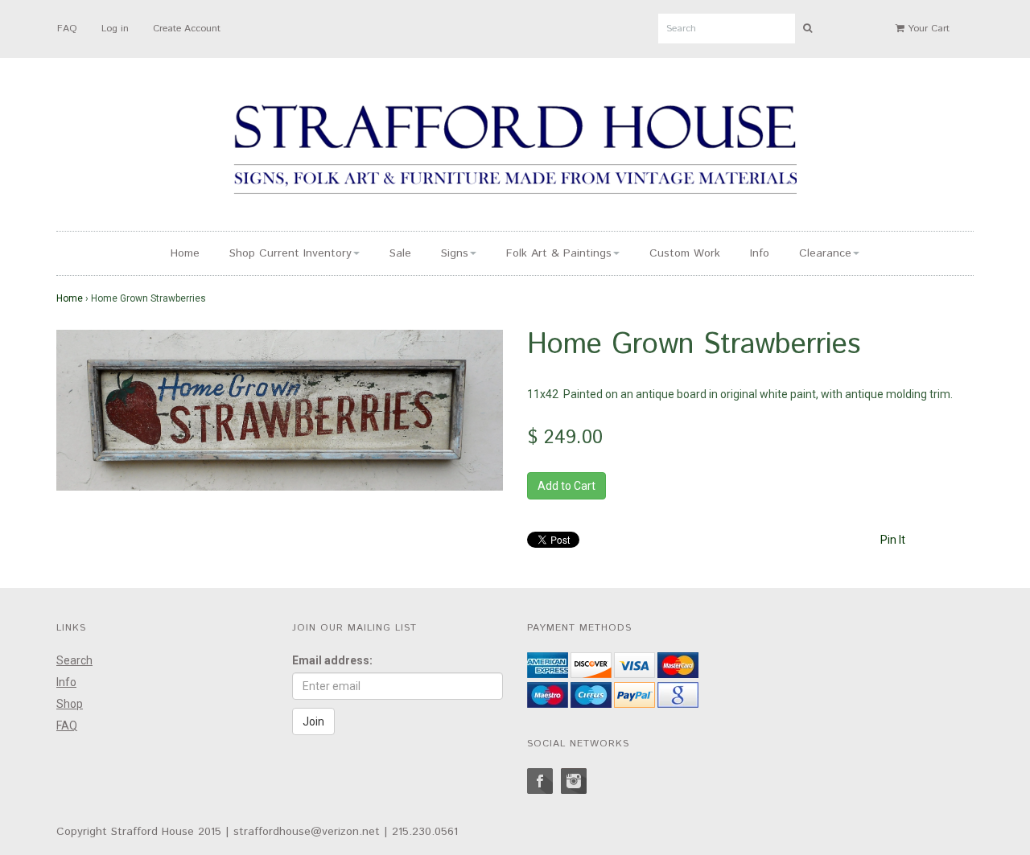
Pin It (892, 539)
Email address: (332, 660)
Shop (69, 703)
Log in (115, 28)
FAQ (67, 28)
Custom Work (684, 253)
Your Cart (927, 28)
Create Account (186, 28)
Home (185, 253)
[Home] (515, 152)
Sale (400, 253)
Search (74, 660)
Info (759, 253)
